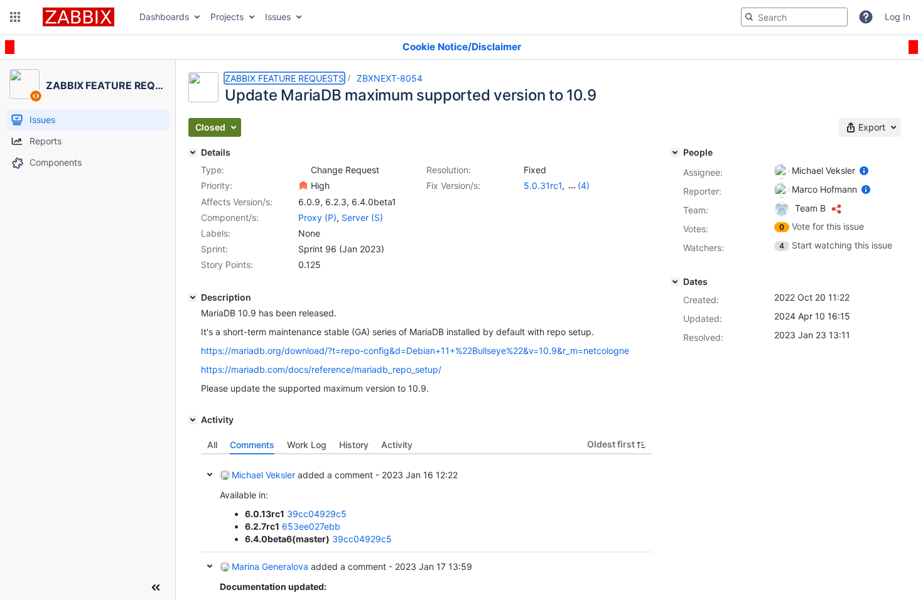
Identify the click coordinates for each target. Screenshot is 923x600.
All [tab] (212, 444)
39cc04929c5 (317, 513)
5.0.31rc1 (543, 185)
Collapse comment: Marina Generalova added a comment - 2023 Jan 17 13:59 (210, 566)
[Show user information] (864, 170)
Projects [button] (227, 16)
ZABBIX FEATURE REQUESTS (284, 78)
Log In (897, 16)
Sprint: (214, 249)
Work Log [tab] (307, 444)
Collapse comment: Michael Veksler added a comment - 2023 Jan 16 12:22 (210, 474)
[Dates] (675, 281)
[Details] (192, 152)
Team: (695, 210)
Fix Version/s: (453, 185)
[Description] (192, 297)
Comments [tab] (252, 444)
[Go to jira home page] (78, 16)
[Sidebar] (156, 587)
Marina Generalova (270, 566)
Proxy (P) (317, 217)
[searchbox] (794, 17)
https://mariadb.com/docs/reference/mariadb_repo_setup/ (321, 369)
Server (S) (362, 217)
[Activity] (192, 419)
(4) (584, 185)
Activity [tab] (397, 444)
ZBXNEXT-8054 (390, 78)
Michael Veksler (263, 474)
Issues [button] (278, 16)
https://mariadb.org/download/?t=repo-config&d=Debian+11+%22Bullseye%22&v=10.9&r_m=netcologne (415, 350)
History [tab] (354, 444)
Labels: (215, 233)
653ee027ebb (311, 526)
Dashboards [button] (164, 16)
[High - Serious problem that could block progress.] (303, 186)
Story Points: (227, 264)
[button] (15, 16)
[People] (675, 152)
